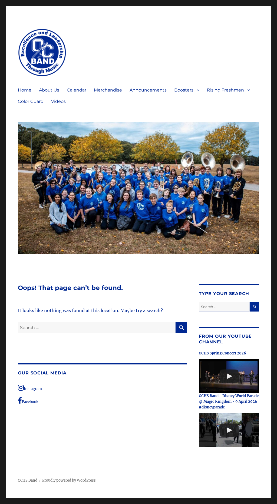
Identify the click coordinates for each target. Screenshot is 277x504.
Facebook (30, 402)
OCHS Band (27, 480)
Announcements (148, 90)
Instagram (33, 389)
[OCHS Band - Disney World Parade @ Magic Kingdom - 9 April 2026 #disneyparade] (229, 430)
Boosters (183, 90)
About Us (49, 90)
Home (24, 90)
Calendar (76, 90)
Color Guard (31, 101)
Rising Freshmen (225, 90)
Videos (58, 101)
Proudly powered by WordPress (69, 480)
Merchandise (108, 90)
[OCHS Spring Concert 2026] (229, 376)
